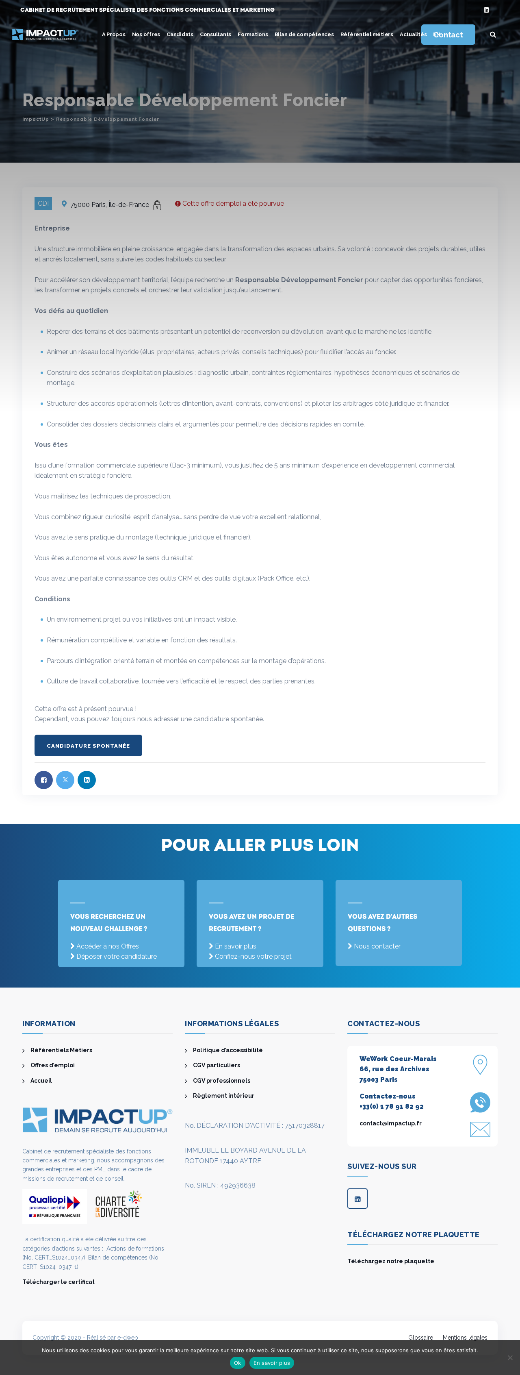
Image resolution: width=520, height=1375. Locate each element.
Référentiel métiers (366, 34)
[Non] (510, 1357)
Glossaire (420, 1337)
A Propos (114, 34)
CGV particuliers (216, 1065)
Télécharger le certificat (58, 1282)
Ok (237, 1363)
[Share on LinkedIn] (87, 780)
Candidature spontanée (88, 746)
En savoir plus (235, 946)
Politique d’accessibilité (228, 1050)
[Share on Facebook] (44, 780)
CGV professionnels (221, 1080)
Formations (253, 34)
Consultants (215, 34)
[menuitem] (436, 34)
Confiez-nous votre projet (253, 956)
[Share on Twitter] (65, 780)
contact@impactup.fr (391, 1123)
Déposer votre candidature (116, 956)
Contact (448, 34)
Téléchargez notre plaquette (390, 1261)
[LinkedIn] (486, 10)
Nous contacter (377, 946)
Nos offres (146, 34)
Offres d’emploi (52, 1065)
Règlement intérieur (223, 1095)
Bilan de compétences (304, 34)
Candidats (180, 34)
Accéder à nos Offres (107, 946)
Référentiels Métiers (61, 1050)
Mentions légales (465, 1337)
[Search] (493, 34)
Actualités (413, 34)
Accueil (41, 1080)
